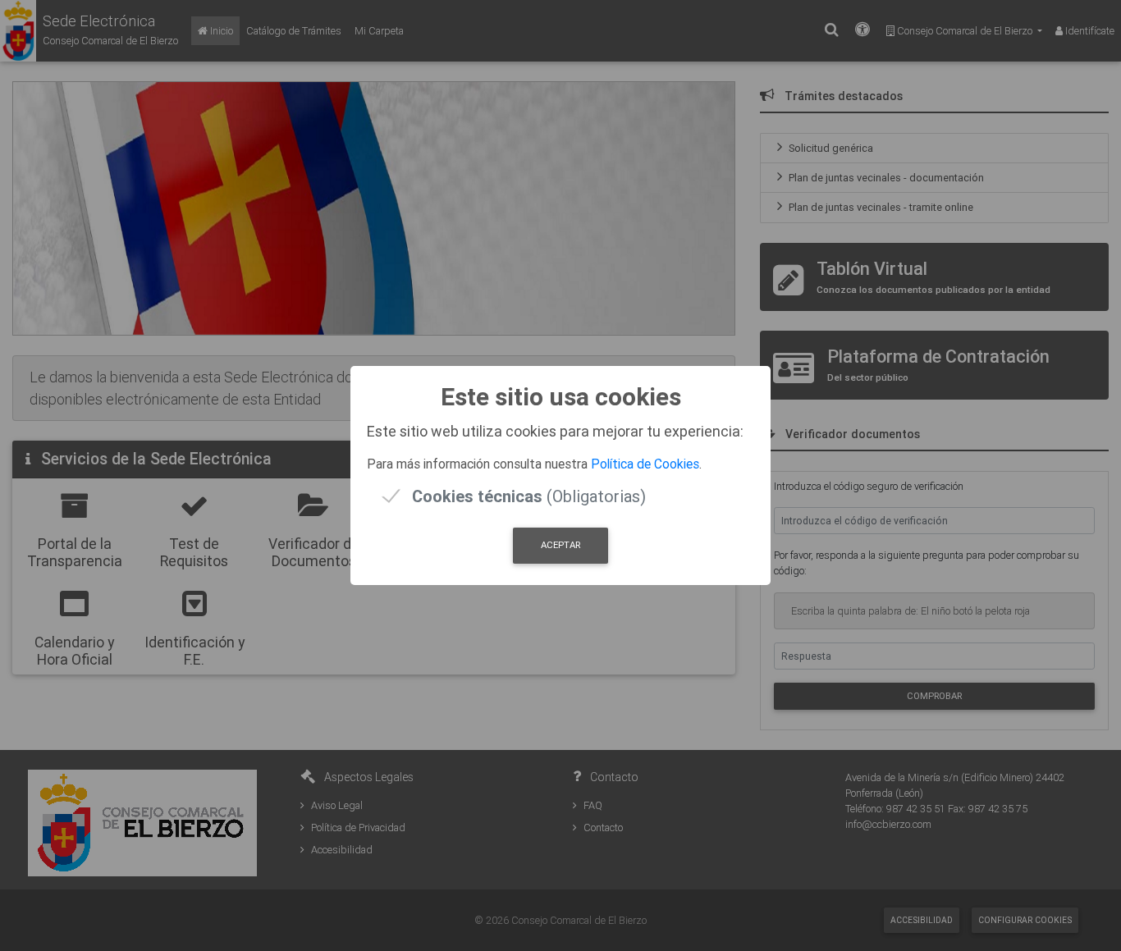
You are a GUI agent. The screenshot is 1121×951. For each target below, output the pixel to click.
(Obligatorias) (529, 496)
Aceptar (560, 545)
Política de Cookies (645, 463)
